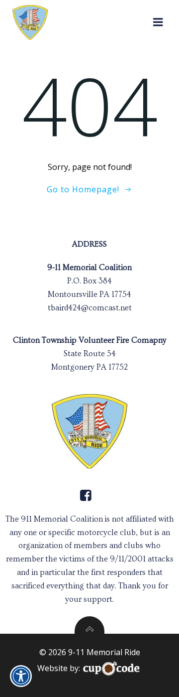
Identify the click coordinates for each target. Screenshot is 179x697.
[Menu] (158, 22)
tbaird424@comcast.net (90, 307)
